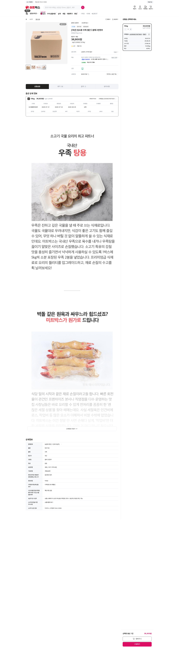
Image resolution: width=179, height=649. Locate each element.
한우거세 (38, 19)
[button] (107, 59)
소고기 (31, 19)
